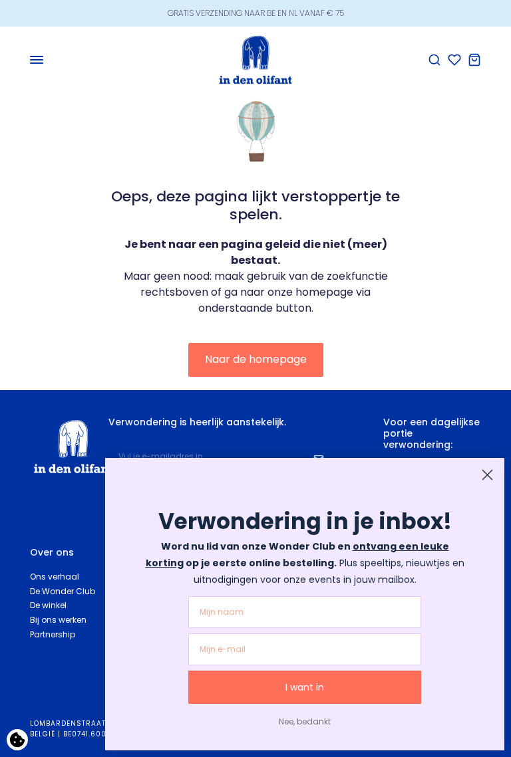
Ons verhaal (54, 576)
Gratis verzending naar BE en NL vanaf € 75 (256, 13)
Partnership (52, 634)
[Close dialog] (487, 475)
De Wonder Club (62, 591)
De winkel (48, 605)
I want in (304, 687)
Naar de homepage (256, 359)
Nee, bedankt (305, 721)
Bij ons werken (58, 619)
